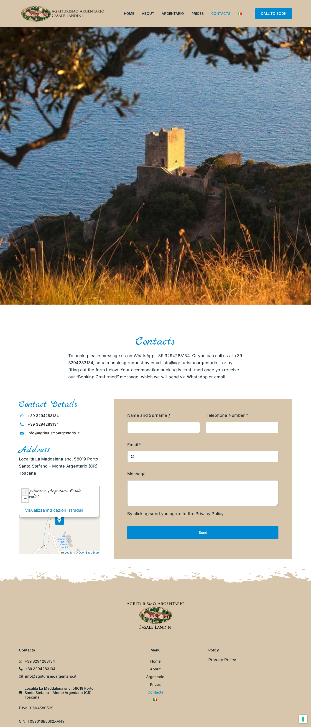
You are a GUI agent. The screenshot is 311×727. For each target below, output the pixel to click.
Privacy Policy (210, 513)
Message (136, 473)
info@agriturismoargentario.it (192, 362)
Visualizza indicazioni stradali (54, 510)
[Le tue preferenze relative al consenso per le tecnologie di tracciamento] (303, 719)
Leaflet (68, 552)
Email (134, 444)
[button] (59, 520)
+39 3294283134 (43, 415)
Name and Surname (149, 415)
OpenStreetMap (89, 552)
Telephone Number (227, 415)
